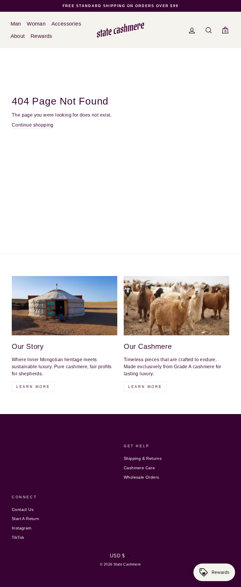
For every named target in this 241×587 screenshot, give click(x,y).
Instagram (22, 528)
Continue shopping (32, 124)
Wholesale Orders (141, 477)
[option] (120, 6)
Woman (36, 24)
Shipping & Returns (143, 458)
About (18, 36)
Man (16, 24)
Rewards (41, 36)
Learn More (33, 387)
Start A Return (25, 519)
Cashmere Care (139, 468)
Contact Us (23, 509)
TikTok (18, 537)
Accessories (66, 24)
